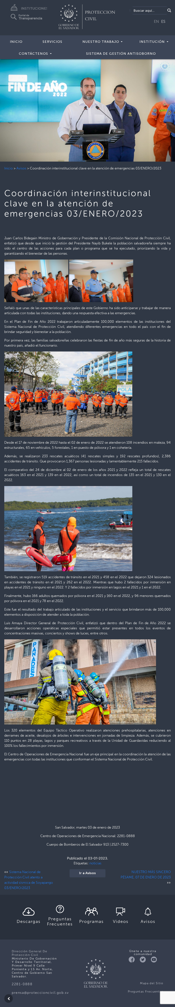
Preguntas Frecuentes (145, 991)
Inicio (8, 168)
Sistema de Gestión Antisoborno (121, 54)
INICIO (16, 42)
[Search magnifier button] (169, 10)
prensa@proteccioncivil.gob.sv (40, 993)
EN (156, 21)
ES (163, 21)
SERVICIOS (52, 42)
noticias (95, 863)
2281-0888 (22, 984)
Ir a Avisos (87, 873)
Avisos (21, 168)
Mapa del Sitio (151, 983)
